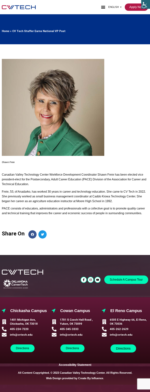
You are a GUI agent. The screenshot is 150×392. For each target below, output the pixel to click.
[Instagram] (91, 280)
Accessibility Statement (75, 364)
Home (5, 31)
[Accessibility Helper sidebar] (145, 4)
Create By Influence (90, 378)
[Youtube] (98, 280)
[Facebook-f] (84, 280)
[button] (103, 7)
